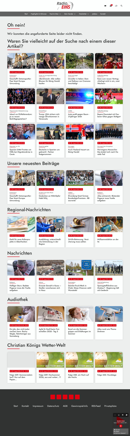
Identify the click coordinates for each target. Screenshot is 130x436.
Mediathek (83, 14)
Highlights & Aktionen (39, 14)
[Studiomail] (21, 6)
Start (26, 14)
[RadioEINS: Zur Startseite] (65, 6)
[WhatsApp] (9, 6)
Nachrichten (54, 14)
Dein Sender (68, 14)
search (121, 6)
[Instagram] (17, 6)
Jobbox (94, 14)
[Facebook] (13, 6)
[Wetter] (116, 6)
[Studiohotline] (25, 6)
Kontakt (102, 14)
